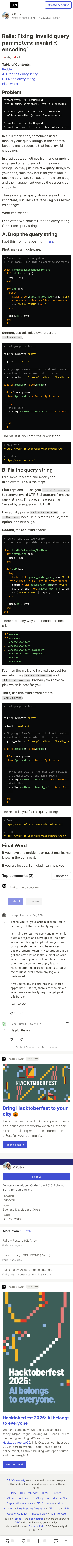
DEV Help (38, 1498)
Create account (58, 5)
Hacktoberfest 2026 (16, 1442)
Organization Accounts (20, 1503)
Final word (10, 84)
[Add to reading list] (42, 1541)
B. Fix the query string (18, 79)
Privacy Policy (39, 1513)
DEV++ (46, 1492)
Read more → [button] (14, 1464)
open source (36, 1518)
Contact (8, 1508)
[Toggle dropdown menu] (67, 914)
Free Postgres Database (31, 1508)
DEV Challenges (29, 1492)
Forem (17, 1518)
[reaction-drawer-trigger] (9, 1541)
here (49, 241)
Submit (15, 901)
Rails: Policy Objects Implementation (27, 1272)
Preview (34, 901)
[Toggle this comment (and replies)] (4, 922)
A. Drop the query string (20, 74)
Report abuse (49, 1047)
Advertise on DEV (57, 1498)
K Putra (16, 14)
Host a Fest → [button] (15, 1145)
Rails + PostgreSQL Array (19, 1243)
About (60, 1503)
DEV (17, 1522)
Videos (57, 1492)
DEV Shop (54, 1508)
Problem (8, 69)
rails (17, 57)
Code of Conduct (26, 1047)
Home (13, 1492)
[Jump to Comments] (25, 1541)
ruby (7, 57)
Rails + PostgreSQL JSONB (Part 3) (26, 1257)
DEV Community (16, 1480)
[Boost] (55, 1541)
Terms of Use (58, 1513)
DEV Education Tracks (16, 1498)
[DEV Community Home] (14, 5)
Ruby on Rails (36, 1526)
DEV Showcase (45, 1503)
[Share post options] (66, 1540)
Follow (36, 1177)
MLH (66, 1508)
